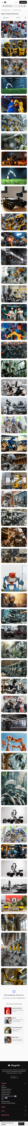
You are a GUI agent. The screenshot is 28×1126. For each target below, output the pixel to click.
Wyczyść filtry (21, 998)
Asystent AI (4, 1087)
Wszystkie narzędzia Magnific (8, 1103)
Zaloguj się (23, 2)
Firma (3, 1111)
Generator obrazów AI (6, 1089)
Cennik (16, 2)
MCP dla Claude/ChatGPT (8, 1096)
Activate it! (21, 1123)
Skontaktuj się (5, 1115)
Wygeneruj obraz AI (7, 10)
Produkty (3, 1083)
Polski (14, 1077)
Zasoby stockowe (5, 1094)
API (2, 1099)
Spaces (3, 1085)
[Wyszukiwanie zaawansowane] (25, 17)
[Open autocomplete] (3, 6)
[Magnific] (14, 1066)
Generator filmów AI (6, 1091)
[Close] (26, 1124)
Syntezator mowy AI (6, 1092)
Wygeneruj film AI (17, 10)
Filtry (19, 17)
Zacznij (3, 1107)
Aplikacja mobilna (5, 1101)
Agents (4, 1098)
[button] (14, 1077)
